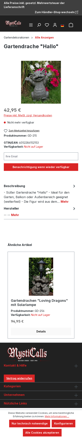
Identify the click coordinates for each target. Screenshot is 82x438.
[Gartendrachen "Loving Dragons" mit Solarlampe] (41, 277)
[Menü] (30, 25)
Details (41, 331)
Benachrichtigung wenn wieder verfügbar (41, 167)
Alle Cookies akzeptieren (42, 432)
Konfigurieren (63, 423)
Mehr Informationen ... (57, 416)
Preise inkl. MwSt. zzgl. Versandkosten (28, 115)
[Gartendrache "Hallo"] (40, 82)
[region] (41, 82)
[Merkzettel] (46, 25)
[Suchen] (38, 25)
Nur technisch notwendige (30, 423)
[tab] (40, 193)
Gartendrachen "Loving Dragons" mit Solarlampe (39, 303)
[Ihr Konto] (54, 25)
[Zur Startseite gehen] (13, 23)
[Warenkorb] (71, 25)
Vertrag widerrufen (19, 378)
